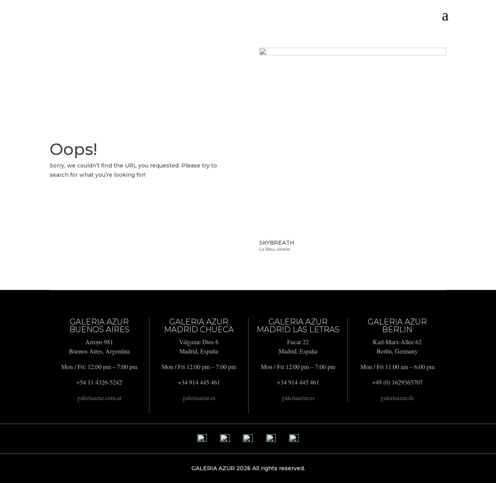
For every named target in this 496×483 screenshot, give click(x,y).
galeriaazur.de (397, 397)
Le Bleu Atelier (275, 249)
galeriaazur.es (199, 397)
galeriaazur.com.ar (99, 397)
